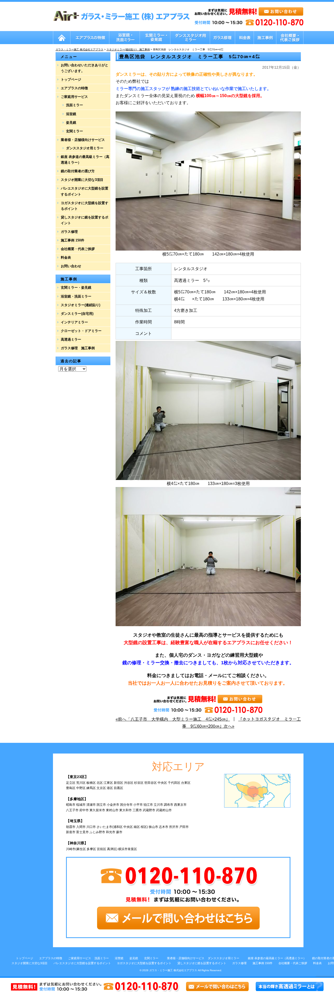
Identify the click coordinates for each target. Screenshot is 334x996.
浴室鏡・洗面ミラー (76, 296)
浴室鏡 (71, 114)
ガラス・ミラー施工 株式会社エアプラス (173, 970)
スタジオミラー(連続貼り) (80, 305)
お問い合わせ (71, 266)
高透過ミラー (71, 339)
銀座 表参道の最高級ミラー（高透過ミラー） (85, 159)
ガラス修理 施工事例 (78, 348)
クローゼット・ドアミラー (81, 331)
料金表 (66, 257)
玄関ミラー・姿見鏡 (76, 287)
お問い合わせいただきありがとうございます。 (84, 68)
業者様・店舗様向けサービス (83, 140)
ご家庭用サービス (74, 97)
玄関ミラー (74, 131)
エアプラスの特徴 (74, 88)
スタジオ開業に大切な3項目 (82, 180)
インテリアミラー (74, 322)
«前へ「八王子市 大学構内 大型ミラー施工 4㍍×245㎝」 (173, 719)
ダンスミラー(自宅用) (77, 314)
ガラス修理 (69, 232)
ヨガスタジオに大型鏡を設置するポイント (84, 206)
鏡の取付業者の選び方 (78, 171)
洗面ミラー (74, 105)
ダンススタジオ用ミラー (84, 148)
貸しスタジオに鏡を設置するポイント (84, 220)
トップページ (71, 79)
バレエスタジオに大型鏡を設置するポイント (84, 191)
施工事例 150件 (72, 240)
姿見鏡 (71, 122)
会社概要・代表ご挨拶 (78, 249)
